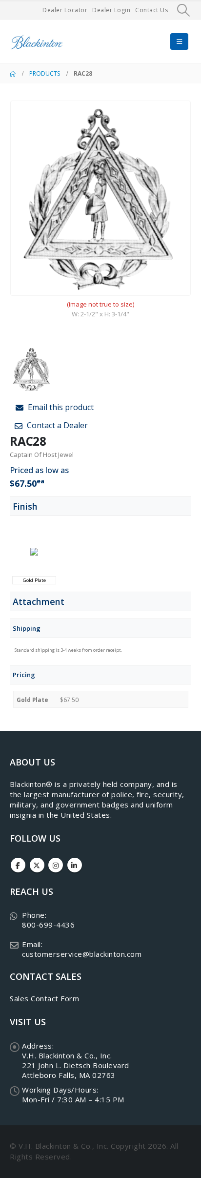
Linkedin (74, 865)
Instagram (55, 865)
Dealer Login (111, 10)
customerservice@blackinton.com (81, 954)
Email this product (60, 407)
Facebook (18, 865)
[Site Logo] (36, 42)
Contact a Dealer (56, 425)
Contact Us (151, 10)
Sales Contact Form (44, 998)
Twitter (37, 865)
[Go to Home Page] (13, 74)
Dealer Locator (64, 10)
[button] (183, 10)
